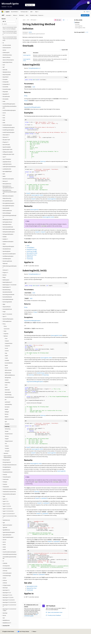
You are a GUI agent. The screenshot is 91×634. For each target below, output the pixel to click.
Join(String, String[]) (32, 251)
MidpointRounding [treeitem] (7, 198)
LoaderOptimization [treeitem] (7, 164)
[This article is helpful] (86, 32)
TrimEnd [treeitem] (7, 446)
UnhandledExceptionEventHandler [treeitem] (9, 557)
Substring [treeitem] (7, 426)
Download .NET (85, 15)
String (25, 95)
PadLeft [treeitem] (6, 409)
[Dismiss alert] (88, 3)
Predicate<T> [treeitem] (5, 270)
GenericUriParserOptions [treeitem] (8, 60)
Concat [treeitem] (6, 348)
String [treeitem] (5, 326)
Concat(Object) (30, 247)
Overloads (77, 24)
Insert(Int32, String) (32, 249)
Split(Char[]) (30, 257)
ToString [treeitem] (7, 436)
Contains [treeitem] (7, 350)
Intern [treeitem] (6, 387)
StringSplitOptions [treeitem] (7, 467)
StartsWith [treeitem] (7, 424)
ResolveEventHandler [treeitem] (7, 292)
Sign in (87, 11)
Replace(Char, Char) (31, 255)
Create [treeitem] (6, 358)
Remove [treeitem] (6, 414)
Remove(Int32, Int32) (32, 253)
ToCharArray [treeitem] (7, 428)
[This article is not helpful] (87, 32)
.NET (28, 19)
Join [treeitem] (5, 399)
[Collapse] (16, 19)
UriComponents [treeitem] (6, 565)
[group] (46, 140)
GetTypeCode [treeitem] (8, 377)
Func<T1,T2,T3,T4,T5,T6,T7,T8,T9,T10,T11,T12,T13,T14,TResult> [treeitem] (10, 28)
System (30, 32)
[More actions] (67, 20)
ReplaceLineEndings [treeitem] (9, 419)
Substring (42, 161)
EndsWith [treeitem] (7, 360)
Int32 (33, 87)
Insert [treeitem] (6, 385)
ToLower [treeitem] (6, 431)
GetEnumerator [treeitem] (8, 370)
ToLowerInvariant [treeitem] (9, 433)
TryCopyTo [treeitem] (7, 451)
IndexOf (28, 193)
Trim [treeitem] (6, 443)
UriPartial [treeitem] (5, 582)
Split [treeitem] (6, 421)
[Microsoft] (2, 12)
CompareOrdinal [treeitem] (8, 343)
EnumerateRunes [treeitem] (9, 363)
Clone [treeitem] (6, 338)
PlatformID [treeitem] (5, 263)
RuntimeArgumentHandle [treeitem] (8, 294)
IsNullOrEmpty (40, 373)
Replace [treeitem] (6, 416)
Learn (24, 19)
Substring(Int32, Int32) (37, 195)
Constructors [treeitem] (6, 328)
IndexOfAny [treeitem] (7, 382)
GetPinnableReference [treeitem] (10, 375)
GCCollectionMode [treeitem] (7, 45)
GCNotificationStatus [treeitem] (7, 55)
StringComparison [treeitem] (7, 462)
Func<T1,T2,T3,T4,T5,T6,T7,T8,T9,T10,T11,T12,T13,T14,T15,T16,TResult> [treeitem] (10, 38)
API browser (33, 19)
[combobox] (9, 21)
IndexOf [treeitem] (6, 380)
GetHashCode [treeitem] (8, 372)
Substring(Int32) (26, 55)
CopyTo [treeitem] (6, 355)
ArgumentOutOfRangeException (32, 107)
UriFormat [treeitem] (5, 570)
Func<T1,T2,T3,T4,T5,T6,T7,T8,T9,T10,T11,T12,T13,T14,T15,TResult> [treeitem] (10, 33)
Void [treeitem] (4, 618)
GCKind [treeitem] (4, 50)
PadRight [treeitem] (7, 411)
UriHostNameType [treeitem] (7, 575)
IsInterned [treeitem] (7, 389)
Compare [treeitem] (7, 341)
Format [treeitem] (6, 367)
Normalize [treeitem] (7, 407)
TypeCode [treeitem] (5, 527)
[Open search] (84, 12)
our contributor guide (31, 615)
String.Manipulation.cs (34, 68)
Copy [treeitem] (6, 353)
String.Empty (45, 375)
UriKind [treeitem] (4, 578)
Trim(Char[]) (30, 258)
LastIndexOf (44, 498)
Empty (25, 100)
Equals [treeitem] (6, 365)
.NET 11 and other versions (32, 265)
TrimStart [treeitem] (7, 448)
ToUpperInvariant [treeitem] (9, 441)
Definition (77, 22)
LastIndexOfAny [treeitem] (8, 404)
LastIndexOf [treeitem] (7, 402)
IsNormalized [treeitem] (8, 392)
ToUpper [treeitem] (7, 438)
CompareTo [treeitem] (7, 345)
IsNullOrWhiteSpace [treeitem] (9, 397)
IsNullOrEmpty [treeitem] (8, 394)
